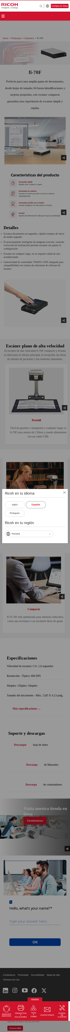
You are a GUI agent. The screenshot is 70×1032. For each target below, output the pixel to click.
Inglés (15, 504)
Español (36, 504)
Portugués (15, 513)
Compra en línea (60, 6)
